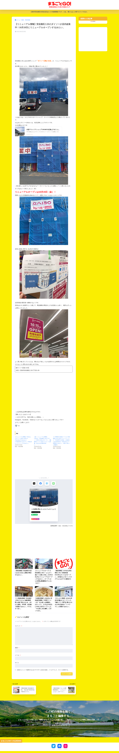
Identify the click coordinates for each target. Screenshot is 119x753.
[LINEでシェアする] (53, 483)
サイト (17, 662)
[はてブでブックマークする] (47, 483)
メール (18, 655)
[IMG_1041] (43, 274)
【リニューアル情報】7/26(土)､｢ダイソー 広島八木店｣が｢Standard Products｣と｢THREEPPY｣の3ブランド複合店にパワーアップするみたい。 (23, 440)
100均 (71, 526)
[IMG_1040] (43, 220)
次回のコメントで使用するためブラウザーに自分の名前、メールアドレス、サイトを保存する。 (43, 670)
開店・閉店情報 (63, 526)
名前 (17, 647)
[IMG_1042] (43, 333)
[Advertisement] (44, 46)
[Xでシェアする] (34, 483)
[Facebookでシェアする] (40, 483)
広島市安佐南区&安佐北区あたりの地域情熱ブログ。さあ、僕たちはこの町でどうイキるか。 (59, 12)
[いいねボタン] (16, 426)
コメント (18, 626)
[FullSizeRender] (43, 92)
